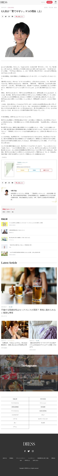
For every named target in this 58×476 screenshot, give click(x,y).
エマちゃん (11, 239)
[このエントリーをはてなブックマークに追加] (9, 16)
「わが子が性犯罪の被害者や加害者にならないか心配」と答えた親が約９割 (24, 252)
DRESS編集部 (4, 347)
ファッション (43, 403)
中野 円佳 (14, 191)
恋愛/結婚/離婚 (15, 407)
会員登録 (49, 2)
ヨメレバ (20, 164)
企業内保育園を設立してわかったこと (17, 230)
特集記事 (15, 399)
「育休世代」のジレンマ (22, 162)
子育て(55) (51, 7)
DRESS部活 (43, 399)
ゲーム (15, 426)
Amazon (22, 170)
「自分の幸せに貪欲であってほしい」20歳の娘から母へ (20, 245)
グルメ (43, 414)
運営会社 (53, 458)
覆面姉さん (11, 232)
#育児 (4, 212)
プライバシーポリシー (20, 458)
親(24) (55, 7)
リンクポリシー (31, 458)
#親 (12, 212)
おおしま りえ (4, 316)
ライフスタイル (11, 340)
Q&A (21, 460)
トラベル (15, 418)
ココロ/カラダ (15, 414)
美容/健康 (43, 407)
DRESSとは (27, 460)
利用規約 (11, 458)
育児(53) (46, 7)
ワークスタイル (15, 411)
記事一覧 (4, 458)
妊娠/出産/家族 (11, 7)
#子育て (8, 212)
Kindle (34, 170)
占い (15, 422)
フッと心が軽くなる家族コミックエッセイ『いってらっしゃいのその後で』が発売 (26, 222)
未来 (10, 247)
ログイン (43, 2)
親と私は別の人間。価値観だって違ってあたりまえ (19, 237)
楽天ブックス (46, 170)
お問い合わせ (35, 460)
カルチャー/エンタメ (43, 418)
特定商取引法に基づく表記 (43, 458)
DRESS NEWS (12, 225)
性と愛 (10, 307)
